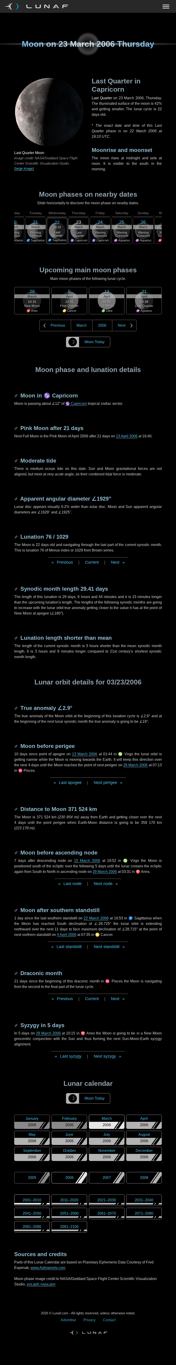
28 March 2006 (135, 765)
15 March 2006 (87, 861)
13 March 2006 (84, 754)
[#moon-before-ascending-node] (16, 852)
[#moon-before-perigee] (16, 746)
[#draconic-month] (16, 973)
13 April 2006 (127, 436)
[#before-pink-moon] (16, 428)
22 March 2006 (96, 918)
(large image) (24, 168)
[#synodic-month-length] (16, 589)
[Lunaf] (38, 6)
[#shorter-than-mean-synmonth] (16, 638)
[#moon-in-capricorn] (16, 395)
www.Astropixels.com (47, 1268)
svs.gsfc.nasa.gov (41, 1284)
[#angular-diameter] (16, 499)
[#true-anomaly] (16, 708)
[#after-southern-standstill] (16, 910)
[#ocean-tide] (16, 461)
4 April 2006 (66, 935)
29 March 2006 (105, 872)
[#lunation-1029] (16, 537)
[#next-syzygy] (16, 1025)
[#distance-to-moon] (16, 809)
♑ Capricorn (76, 403)
